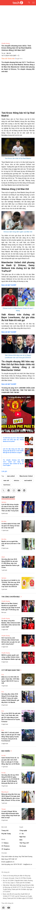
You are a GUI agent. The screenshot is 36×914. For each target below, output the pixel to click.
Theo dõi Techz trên (8, 58)
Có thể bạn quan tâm (10, 670)
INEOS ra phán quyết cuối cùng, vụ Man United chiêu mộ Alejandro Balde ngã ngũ (10, 657)
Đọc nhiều (5, 751)
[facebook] (9, 490)
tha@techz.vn (27, 864)
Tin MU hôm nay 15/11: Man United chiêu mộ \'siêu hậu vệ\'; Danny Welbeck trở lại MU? (13, 439)
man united (11, 476)
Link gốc (4, 471)
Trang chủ (4, 830)
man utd (6, 480)
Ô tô (2, 674)
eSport (3, 557)
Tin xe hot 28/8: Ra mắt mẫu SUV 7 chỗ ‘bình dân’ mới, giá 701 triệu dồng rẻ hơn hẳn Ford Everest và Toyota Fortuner (10, 717)
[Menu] (33, 3)
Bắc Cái (9, 53)
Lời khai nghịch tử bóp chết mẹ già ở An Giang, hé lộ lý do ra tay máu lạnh (10, 526)
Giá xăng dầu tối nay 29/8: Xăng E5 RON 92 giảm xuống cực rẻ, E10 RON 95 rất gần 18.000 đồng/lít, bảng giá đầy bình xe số (10, 779)
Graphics (7, 849)
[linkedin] (24, 490)
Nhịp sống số (4, 792)
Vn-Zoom (22, 846)
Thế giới (3, 809)
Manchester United (26, 476)
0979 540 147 (12, 859)
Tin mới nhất (8, 497)
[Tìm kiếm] (28, 3)
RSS (20, 840)
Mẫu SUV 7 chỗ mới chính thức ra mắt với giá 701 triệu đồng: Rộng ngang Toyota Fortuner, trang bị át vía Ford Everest (10, 737)
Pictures (7, 846)
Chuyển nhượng (5, 43)
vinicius (16, 480)
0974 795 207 (18, 864)
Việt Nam (3, 502)
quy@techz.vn (9, 862)
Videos (6, 843)
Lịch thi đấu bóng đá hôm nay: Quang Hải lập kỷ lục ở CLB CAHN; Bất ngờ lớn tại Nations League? (13, 450)
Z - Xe (21, 834)
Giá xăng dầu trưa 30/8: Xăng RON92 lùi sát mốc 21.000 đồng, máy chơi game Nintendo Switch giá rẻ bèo (10, 563)
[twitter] (3, 490)
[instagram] (14, 490)
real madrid (28, 480)
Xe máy (3, 755)
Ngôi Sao (22, 837)
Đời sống (3, 521)
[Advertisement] (18, 93)
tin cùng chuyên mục (10, 597)
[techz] (18, 3)
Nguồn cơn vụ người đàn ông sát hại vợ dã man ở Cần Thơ (10, 543)
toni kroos (6, 485)
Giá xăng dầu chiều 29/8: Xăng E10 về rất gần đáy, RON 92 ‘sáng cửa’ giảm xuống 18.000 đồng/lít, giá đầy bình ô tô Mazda (10, 698)
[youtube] (19, 490)
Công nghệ (23, 830)
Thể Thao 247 (24, 843)
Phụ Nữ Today (6, 834)
